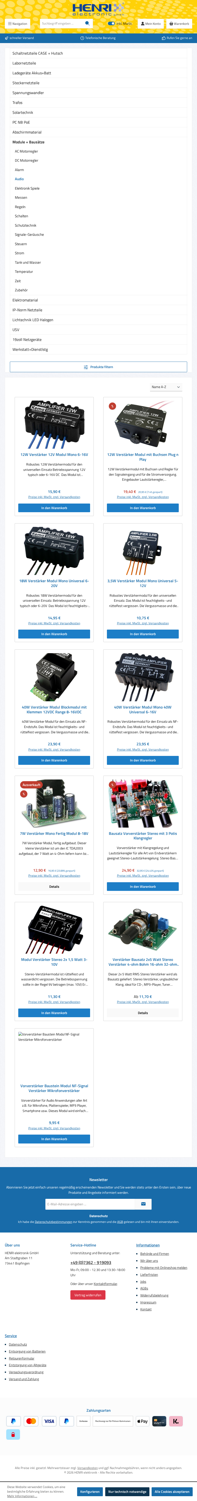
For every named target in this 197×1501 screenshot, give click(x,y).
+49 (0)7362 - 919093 (90, 1262)
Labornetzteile (24, 63)
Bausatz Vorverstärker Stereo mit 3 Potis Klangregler (143, 836)
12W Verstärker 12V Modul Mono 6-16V (54, 454)
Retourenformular (21, 1358)
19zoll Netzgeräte (27, 339)
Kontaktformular (105, 1283)
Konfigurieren (90, 1491)
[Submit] (143, 1204)
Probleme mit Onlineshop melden (163, 1267)
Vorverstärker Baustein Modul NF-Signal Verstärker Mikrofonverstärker (54, 1088)
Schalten (21, 216)
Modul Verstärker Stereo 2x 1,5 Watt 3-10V (54, 962)
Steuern (21, 244)
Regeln (20, 207)
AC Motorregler (26, 151)
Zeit (18, 281)
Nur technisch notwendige (127, 1491)
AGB (120, 1222)
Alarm (19, 169)
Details (54, 886)
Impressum (148, 1302)
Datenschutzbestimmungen (53, 1222)
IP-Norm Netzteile (27, 310)
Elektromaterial (25, 300)
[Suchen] (87, 23)
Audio (19, 179)
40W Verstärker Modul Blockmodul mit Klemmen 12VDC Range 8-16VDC (54, 710)
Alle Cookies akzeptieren (172, 1491)
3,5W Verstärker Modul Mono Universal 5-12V (142, 583)
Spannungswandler (28, 93)
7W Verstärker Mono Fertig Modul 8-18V (54, 833)
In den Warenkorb (54, 508)
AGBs (144, 1288)
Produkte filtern (101, 367)
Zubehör (21, 290)
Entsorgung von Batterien (27, 1351)
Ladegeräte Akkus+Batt (31, 73)
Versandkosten (87, 1468)
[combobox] (61, 23)
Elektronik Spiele (27, 188)
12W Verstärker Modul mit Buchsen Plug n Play (143, 457)
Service (11, 1336)
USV (15, 329)
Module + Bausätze (28, 142)
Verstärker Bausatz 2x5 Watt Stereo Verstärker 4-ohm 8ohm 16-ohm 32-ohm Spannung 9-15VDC (143, 962)
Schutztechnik (25, 225)
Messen (21, 197)
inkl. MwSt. (120, 24)
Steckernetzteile (25, 83)
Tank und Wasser (28, 262)
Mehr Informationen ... (22, 1496)
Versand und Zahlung (24, 1379)
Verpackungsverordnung (26, 1372)
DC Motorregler (26, 160)
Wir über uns (149, 1260)
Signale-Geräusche (29, 234)
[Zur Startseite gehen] (98, 9)
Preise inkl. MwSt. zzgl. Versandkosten (54, 497)
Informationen (148, 1245)
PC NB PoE (21, 122)
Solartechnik (22, 112)
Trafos (17, 102)
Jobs (143, 1281)
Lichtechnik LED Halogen (32, 320)
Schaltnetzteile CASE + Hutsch (37, 53)
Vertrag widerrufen (87, 1294)
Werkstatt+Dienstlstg (30, 349)
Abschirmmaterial (27, 132)
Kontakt (146, 1309)
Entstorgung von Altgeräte (27, 1365)
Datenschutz (18, 1344)
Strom (19, 253)
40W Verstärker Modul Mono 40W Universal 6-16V (143, 710)
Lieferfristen (149, 1274)
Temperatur (24, 271)
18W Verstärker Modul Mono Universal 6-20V (54, 583)
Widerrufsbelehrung (154, 1295)
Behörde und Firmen (154, 1253)
